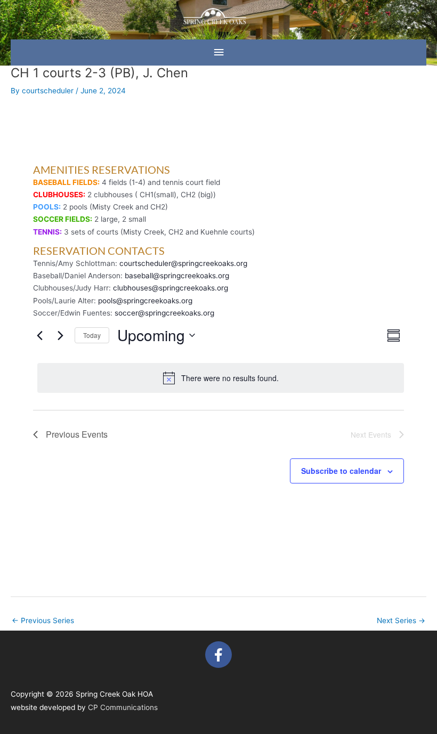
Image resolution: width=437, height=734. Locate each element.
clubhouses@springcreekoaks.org (170, 288)
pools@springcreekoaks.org (145, 300)
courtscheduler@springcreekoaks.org (183, 263)
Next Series (401, 620)
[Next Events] (60, 335)
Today (92, 335)
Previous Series (43, 620)
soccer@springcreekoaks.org (164, 313)
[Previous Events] (39, 335)
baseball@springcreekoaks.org (177, 275)
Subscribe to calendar (341, 470)
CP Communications (123, 707)
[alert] (220, 378)
